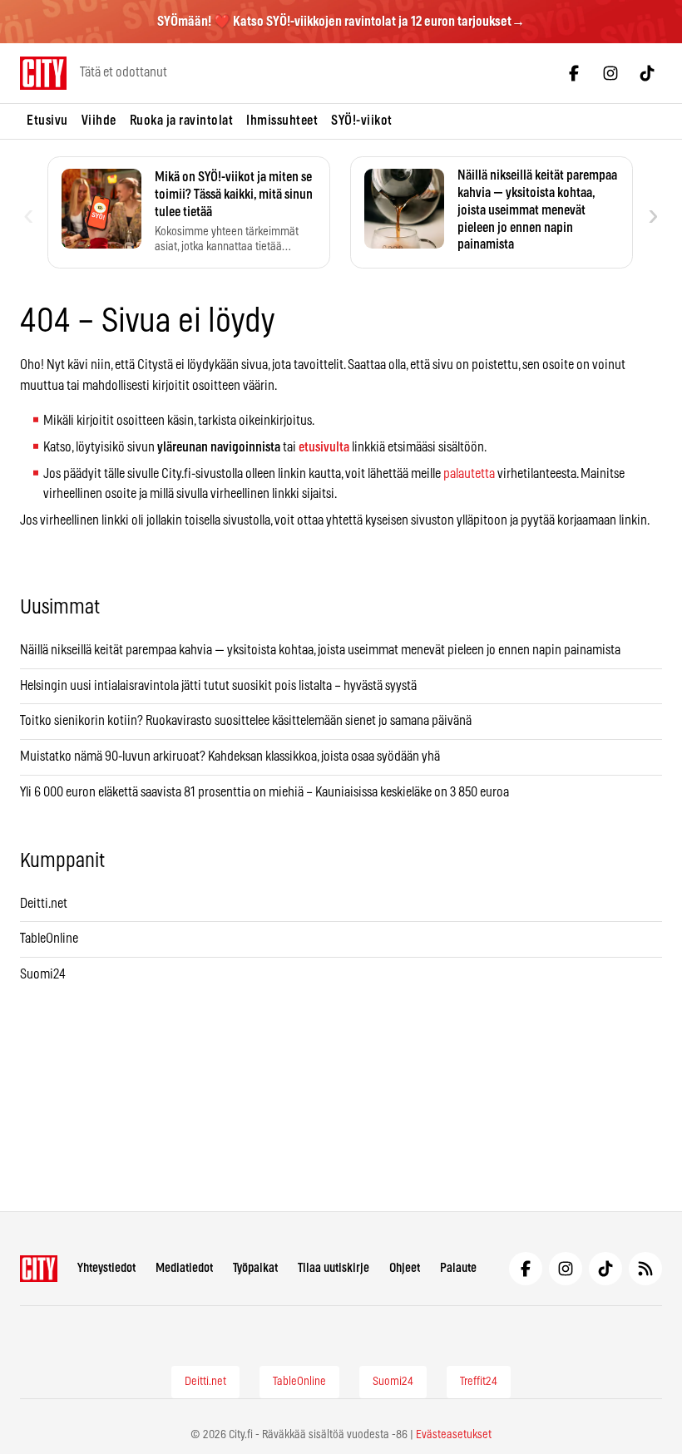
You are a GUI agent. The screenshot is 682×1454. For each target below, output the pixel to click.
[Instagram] (610, 73)
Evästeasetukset (454, 1435)
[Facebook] (574, 73)
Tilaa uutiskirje (333, 1268)
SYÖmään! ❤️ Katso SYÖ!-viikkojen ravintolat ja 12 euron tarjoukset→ (341, 21)
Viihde (99, 120)
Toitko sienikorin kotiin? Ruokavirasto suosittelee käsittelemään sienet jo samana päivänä (246, 720)
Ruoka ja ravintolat (182, 120)
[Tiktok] (647, 73)
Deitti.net (43, 903)
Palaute (458, 1268)
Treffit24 (478, 1381)
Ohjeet (404, 1268)
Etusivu (47, 120)
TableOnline (49, 938)
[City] (38, 1268)
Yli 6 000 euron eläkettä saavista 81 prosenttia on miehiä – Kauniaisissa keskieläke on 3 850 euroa (264, 792)
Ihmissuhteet (282, 120)
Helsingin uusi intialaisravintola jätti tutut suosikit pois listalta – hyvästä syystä (218, 685)
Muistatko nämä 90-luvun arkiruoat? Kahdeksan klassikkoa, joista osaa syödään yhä (230, 756)
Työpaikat (255, 1268)
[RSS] (645, 1268)
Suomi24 (43, 974)
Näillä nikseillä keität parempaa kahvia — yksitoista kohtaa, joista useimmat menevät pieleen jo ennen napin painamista (320, 650)
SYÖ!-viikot (362, 120)
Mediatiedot (184, 1268)
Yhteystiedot (106, 1268)
